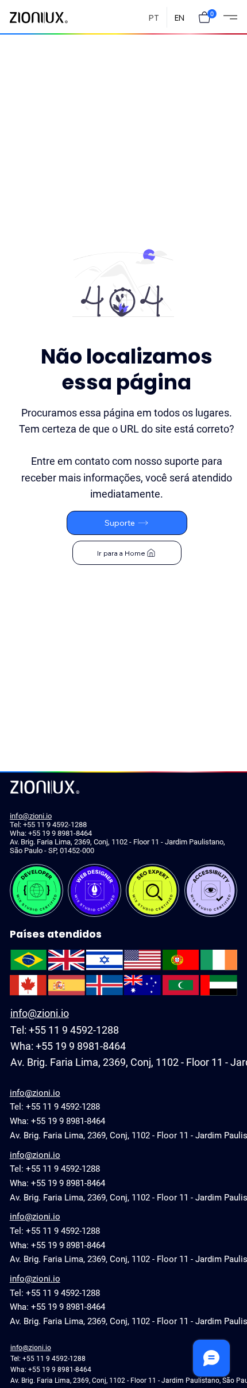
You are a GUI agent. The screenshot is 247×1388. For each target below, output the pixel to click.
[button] (204, 17)
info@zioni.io (31, 816)
